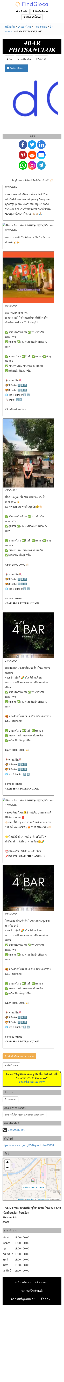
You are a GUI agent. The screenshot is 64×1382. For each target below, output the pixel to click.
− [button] (7, 1167)
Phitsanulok (40, 26)
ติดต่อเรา (43, 1282)
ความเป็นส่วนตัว (33, 1290)
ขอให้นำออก (11, 1065)
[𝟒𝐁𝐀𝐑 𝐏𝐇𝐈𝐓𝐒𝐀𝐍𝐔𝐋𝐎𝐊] (33, 1180)
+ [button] (7, 1162)
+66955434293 (16, 1130)
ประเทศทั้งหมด (32, 17)
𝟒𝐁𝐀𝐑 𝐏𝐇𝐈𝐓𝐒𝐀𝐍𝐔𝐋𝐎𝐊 (34, 1187)
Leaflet (21, 1199)
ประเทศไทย (24, 26)
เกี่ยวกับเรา (24, 1282)
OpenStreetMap (43, 1199)
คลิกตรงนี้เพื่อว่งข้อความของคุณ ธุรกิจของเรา (24, 1115)
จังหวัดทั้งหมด (41, 11)
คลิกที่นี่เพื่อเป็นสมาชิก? (32, 1082)
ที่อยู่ (10, 59)
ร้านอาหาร (10, 1099)
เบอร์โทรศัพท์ (25, 59)
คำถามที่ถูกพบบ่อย (23, 1299)
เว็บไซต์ (42, 59)
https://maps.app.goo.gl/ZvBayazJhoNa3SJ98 (28, 1145)
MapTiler (30, 1199)
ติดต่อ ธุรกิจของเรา (17, 68)
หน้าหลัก (22, 11)
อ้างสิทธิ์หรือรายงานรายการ (19, 1056)
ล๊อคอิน (46, 1299)
